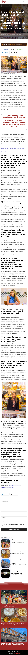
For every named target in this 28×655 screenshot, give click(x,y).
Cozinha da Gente (14, 564)
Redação (13, 34)
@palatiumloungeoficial (7, 487)
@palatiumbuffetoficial (14, 485)
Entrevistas (11, 31)
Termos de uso (17, 653)
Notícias (4, 31)
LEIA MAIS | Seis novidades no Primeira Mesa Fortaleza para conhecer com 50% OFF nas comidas (12, 150)
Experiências (13, 542)
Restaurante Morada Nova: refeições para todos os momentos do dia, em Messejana (17, 561)
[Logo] (3, 1)
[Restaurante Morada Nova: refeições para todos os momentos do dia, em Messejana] (5, 563)
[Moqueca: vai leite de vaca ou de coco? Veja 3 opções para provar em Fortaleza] (5, 553)
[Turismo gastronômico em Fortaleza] (5, 543)
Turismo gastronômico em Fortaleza (17, 540)
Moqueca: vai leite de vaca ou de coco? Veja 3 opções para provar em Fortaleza (18, 551)
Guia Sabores (13, 553)
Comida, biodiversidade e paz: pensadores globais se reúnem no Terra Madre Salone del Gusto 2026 (18, 571)
